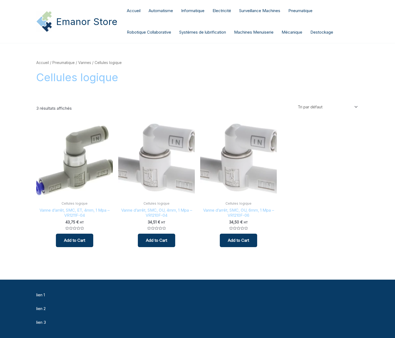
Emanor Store (86, 21)
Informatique (192, 10)
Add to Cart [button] (74, 240)
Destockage (321, 32)
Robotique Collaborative (149, 32)
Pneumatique (300, 10)
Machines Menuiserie (254, 32)
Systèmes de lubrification (202, 32)
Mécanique (292, 32)
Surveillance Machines (259, 10)
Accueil (134, 10)
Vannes (84, 63)
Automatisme (161, 10)
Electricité (222, 10)
